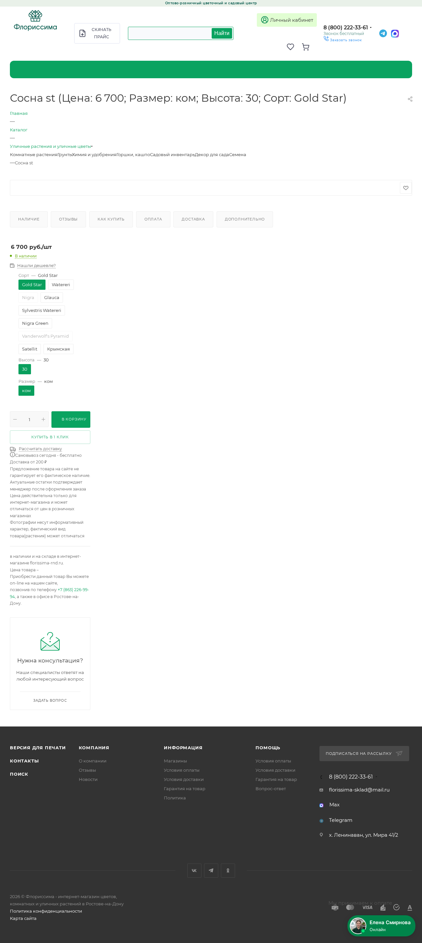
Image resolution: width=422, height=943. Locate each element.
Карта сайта (23, 918)
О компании (92, 760)
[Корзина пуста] (309, 47)
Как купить (111, 219)
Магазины (175, 760)
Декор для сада (212, 154)
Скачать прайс (101, 33)
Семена (237, 154)
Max (334, 804)
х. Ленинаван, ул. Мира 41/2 (363, 835)
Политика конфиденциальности (46, 911)
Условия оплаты (181, 770)
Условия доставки (184, 779)
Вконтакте (194, 870)
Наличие (29, 219)
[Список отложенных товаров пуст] (294, 47)
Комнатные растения (33, 154)
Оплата (153, 219)
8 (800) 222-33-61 (345, 27)
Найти (221, 33)
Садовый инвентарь (172, 154)
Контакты (24, 760)
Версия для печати (38, 747)
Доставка (193, 219)
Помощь (268, 747)
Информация (183, 747)
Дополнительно (245, 219)
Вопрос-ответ (271, 788)
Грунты (64, 154)
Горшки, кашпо (133, 154)
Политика (175, 797)
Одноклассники (228, 870)
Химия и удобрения (94, 154)
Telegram (340, 820)
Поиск (19, 774)
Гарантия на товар (184, 788)
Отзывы (68, 219)
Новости (88, 779)
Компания (94, 747)
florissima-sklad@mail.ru (359, 790)
